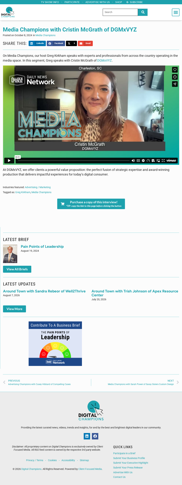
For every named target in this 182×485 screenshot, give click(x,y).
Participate (72, 2)
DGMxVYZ (104, 60)
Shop (118, 2)
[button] (176, 12)
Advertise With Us (122, 472)
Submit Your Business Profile (129, 458)
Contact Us (119, 477)
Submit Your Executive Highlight (130, 462)
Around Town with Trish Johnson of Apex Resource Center (135, 293)
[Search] (143, 12)
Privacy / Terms (34, 460)
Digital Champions (31, 469)
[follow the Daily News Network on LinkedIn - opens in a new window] (87, 436)
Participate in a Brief (124, 453)
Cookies (52, 460)
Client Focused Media (90, 469)
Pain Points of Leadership (42, 246)
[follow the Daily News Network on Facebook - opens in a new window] (95, 436)
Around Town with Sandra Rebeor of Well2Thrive (44, 291)
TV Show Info (50, 2)
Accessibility (68, 460)
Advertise (97, 2)
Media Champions (45, 35)
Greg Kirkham (22, 192)
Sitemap (84, 460)
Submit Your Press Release (128, 467)
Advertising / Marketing (38, 187)
